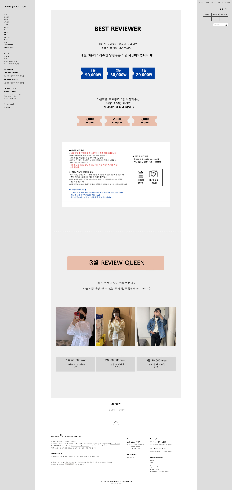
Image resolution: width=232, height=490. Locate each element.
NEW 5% (6, 17)
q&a (151, 463)
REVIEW (6, 56)
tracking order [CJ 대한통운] (159, 471)
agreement (154, 467)
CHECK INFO (115, 443)
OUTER (6, 27)
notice (152, 460)
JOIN (207, 2)
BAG (5, 42)
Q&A (5, 59)
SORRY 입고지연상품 (10, 61)
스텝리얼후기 (121, 410)
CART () (213, 2)
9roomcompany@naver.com (80, 446)
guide (152, 465)
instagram (7, 107)
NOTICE (6, 53)
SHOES (6, 40)
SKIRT (5, 35)
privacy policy (155, 469)
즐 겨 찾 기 (225, 9)
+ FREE (6, 24)
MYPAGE (227, 2)
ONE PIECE (7, 37)
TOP (5, 30)
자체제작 (6, 22)
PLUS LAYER (118, 483)
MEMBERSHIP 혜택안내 (11, 64)
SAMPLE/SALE (8, 47)
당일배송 (6, 19)
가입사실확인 (79, 464)
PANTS (6, 32)
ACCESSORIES (8, 45)
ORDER (220, 2)
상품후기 (112, 410)
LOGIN (201, 2)
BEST (5, 14)
